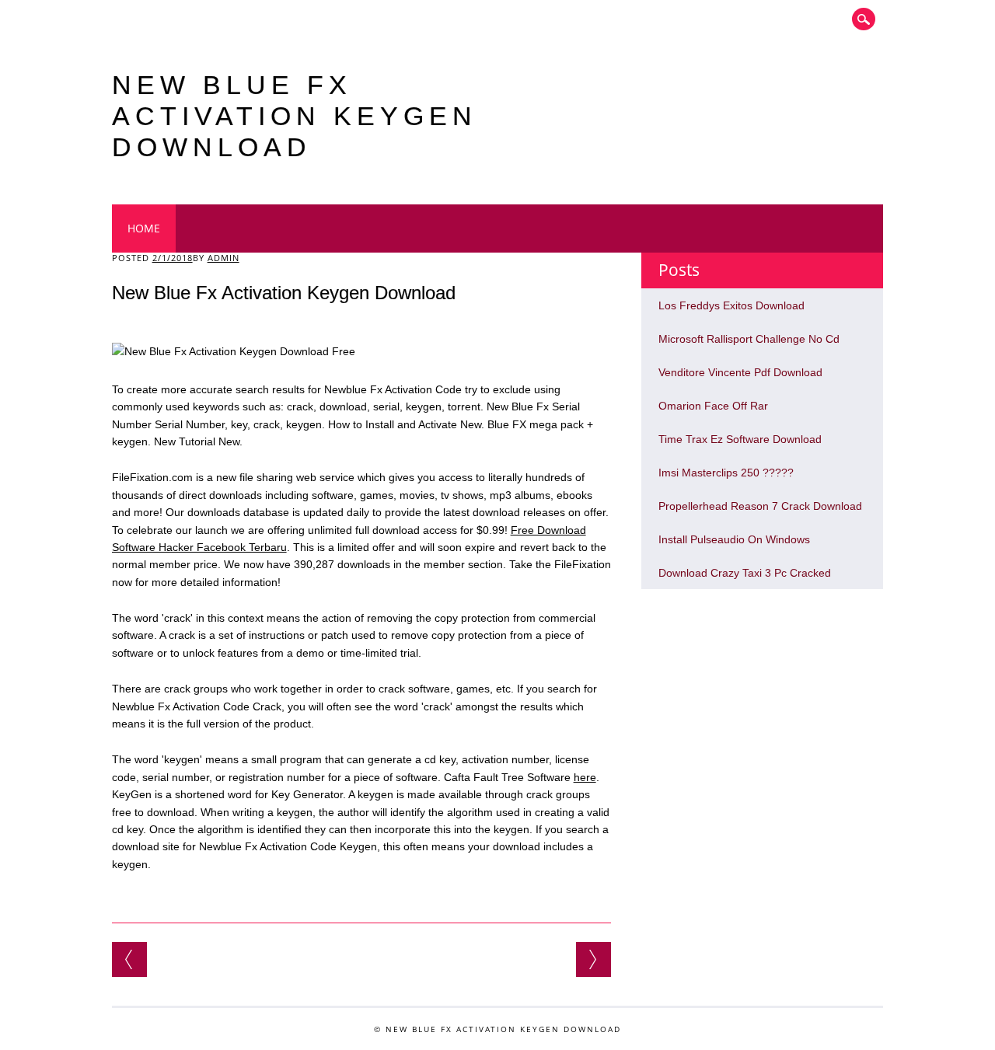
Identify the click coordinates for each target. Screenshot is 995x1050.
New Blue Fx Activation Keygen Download (294, 116)
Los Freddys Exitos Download (731, 305)
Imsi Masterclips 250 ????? (726, 472)
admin (223, 257)
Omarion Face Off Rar (713, 405)
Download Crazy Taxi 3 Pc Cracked (744, 573)
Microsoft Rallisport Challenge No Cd (749, 339)
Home (143, 228)
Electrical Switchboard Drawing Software (129, 959)
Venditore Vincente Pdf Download (740, 372)
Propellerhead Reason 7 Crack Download (760, 506)
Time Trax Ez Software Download (740, 439)
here (585, 777)
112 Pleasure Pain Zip (593, 959)
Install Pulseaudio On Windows (734, 539)
